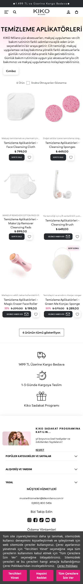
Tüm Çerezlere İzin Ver (68, 576)
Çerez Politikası (67, 566)
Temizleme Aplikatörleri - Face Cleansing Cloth (21, 144)
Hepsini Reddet (41, 576)
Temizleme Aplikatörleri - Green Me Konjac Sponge (62, 301)
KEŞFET (40, 449)
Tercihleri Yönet (14, 576)
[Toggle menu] (6, 12)
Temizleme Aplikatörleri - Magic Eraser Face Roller (21, 301)
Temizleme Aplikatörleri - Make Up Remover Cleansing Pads (21, 223)
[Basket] (77, 12)
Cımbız (11, 71)
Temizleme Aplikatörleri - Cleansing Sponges (62, 144)
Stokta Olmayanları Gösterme (48, 82)
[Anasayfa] (41, 12)
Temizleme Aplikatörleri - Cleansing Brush (62, 222)
